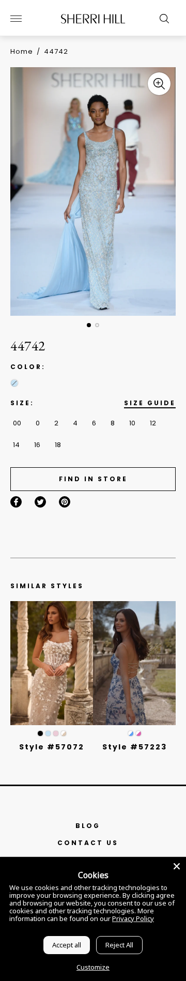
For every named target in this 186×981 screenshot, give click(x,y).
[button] (89, 325)
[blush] (56, 733)
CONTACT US (87, 842)
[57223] (134, 663)
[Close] (177, 866)
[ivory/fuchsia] (138, 733)
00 (17, 423)
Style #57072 (51, 747)
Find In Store (93, 478)
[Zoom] (159, 83)
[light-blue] (14, 383)
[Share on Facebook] (16, 502)
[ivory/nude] (63, 733)
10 (132, 423)
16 (37, 445)
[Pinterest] (64, 502)
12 (153, 423)
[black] (40, 733)
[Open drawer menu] (16, 18)
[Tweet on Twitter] (40, 502)
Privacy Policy (133, 918)
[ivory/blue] (131, 733)
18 (58, 445)
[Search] (162, 18)
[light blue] (48, 733)
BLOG (87, 825)
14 (16, 445)
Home (21, 51)
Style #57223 (134, 747)
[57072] (51, 663)
